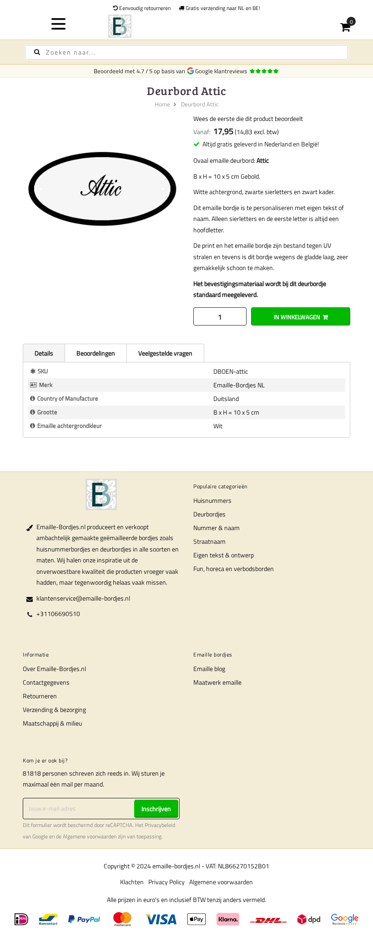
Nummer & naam (216, 527)
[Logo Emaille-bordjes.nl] (186, 26)
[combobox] (186, 52)
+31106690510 (58, 613)
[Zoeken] (37, 52)
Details (44, 353)
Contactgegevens (46, 682)
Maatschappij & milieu (52, 723)
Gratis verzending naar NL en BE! (222, 8)
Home (162, 104)
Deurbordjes (209, 514)
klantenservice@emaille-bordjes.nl (83, 598)
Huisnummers (212, 500)
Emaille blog (209, 668)
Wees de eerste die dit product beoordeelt (248, 118)
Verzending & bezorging (54, 709)
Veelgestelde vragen (165, 353)
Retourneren (40, 696)
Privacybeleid (160, 825)
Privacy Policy (166, 882)
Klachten (132, 882)
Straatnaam (209, 541)
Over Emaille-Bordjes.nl (54, 668)
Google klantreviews (222, 70)
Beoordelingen (95, 353)
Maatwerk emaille (217, 682)
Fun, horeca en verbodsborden (233, 568)
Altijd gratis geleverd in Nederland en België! (260, 144)
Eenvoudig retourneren (144, 8)
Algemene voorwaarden (89, 836)
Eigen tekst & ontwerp (223, 555)
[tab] (44, 353)
